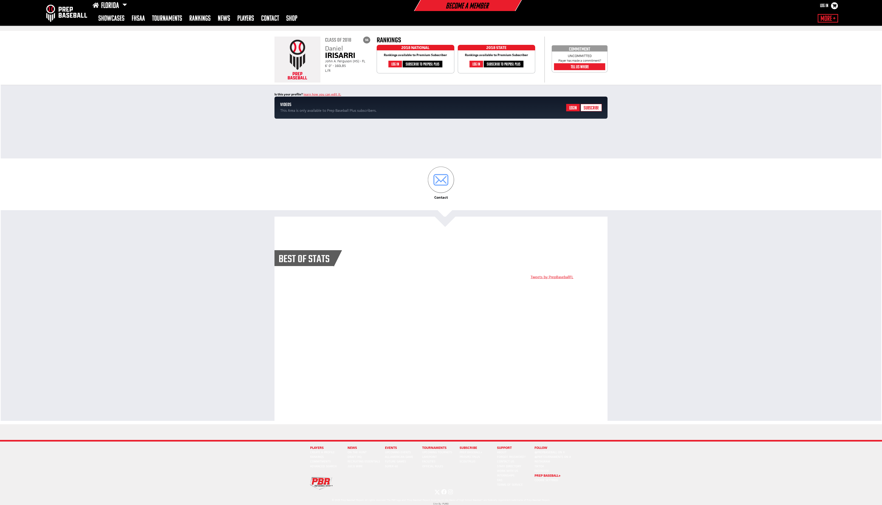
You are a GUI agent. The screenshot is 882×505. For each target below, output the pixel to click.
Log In (824, 6)
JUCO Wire (355, 466)
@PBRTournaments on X (552, 457)
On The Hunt (357, 452)
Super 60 (391, 466)
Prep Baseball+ (471, 452)
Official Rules (432, 466)
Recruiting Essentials (364, 461)
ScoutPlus (467, 461)
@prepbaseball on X (549, 452)
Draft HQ (355, 457)
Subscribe (591, 108)
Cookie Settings (546, 480)
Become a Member (467, 6)
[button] (441, 183)
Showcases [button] (111, 19)
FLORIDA (110, 6)
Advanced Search (323, 466)
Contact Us (505, 461)
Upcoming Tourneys (437, 452)
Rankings (200, 19)
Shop (291, 19)
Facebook (541, 471)
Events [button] (391, 447)
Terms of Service (510, 485)
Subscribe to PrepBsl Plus (422, 64)
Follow (540, 447)
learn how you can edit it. (322, 94)
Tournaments (434, 447)
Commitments (320, 461)
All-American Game (399, 457)
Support (504, 447)
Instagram (542, 461)
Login (573, 108)
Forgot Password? (511, 457)
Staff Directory (509, 466)
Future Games (395, 461)
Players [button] (245, 19)
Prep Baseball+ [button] (547, 475)
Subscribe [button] (468, 447)
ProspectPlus (470, 457)
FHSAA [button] (138, 19)
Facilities (428, 461)
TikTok (539, 466)
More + (827, 19)
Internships (505, 475)
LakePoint (429, 457)
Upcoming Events (398, 452)
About (501, 452)
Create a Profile (322, 452)
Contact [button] (270, 19)
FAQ (499, 480)
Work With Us (507, 471)
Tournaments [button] (167, 19)
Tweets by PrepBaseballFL (552, 277)
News (224, 19)
